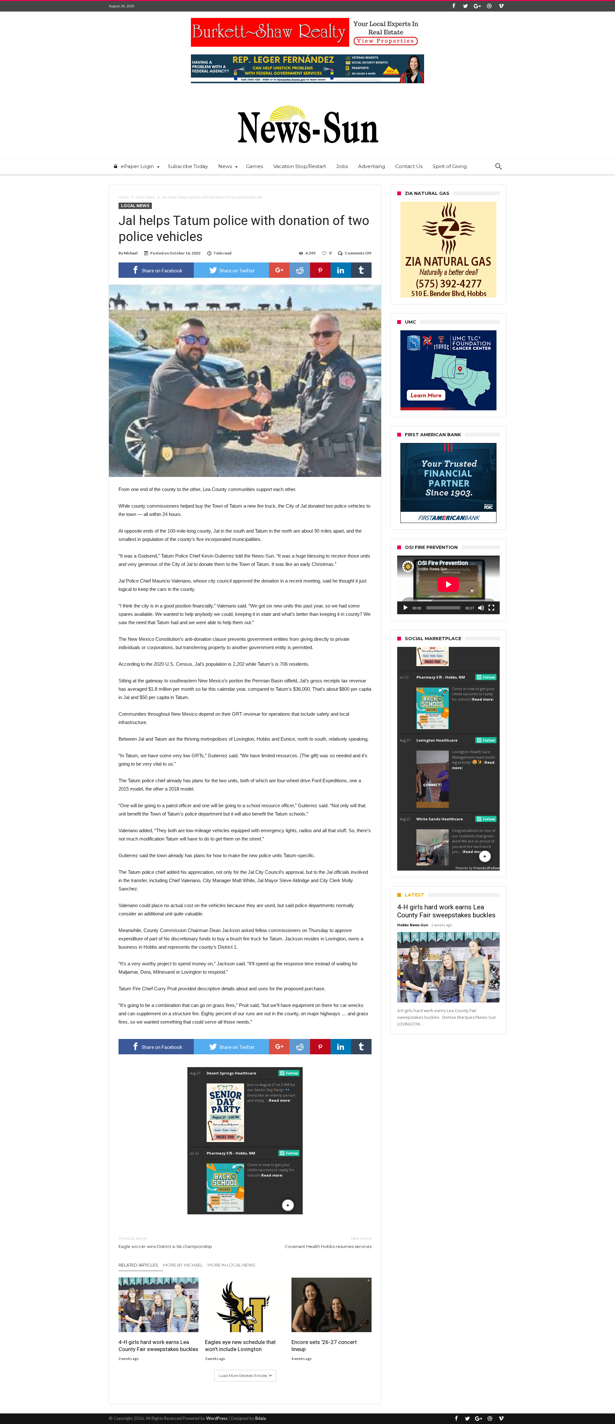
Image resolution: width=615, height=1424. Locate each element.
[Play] (405, 608)
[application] (448, 585)
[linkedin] (341, 270)
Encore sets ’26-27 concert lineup (324, 1345)
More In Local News (231, 1264)
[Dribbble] (489, 6)
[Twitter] (465, 6)
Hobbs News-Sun (412, 924)
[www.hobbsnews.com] (307, 100)
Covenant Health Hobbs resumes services (328, 1242)
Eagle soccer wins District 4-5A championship (165, 1242)
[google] (279, 270)
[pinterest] (320, 270)
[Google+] (477, 6)
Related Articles (138, 1264)
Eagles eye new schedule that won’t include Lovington (240, 1345)
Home (124, 197)
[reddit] (300, 270)
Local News (145, 197)
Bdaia (260, 1418)
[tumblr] (361, 270)
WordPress (216, 1418)
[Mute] (481, 608)
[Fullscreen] (491, 608)
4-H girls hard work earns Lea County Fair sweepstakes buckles (158, 1345)
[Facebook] (453, 6)
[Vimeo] (501, 6)
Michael (130, 253)
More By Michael (183, 1264)
